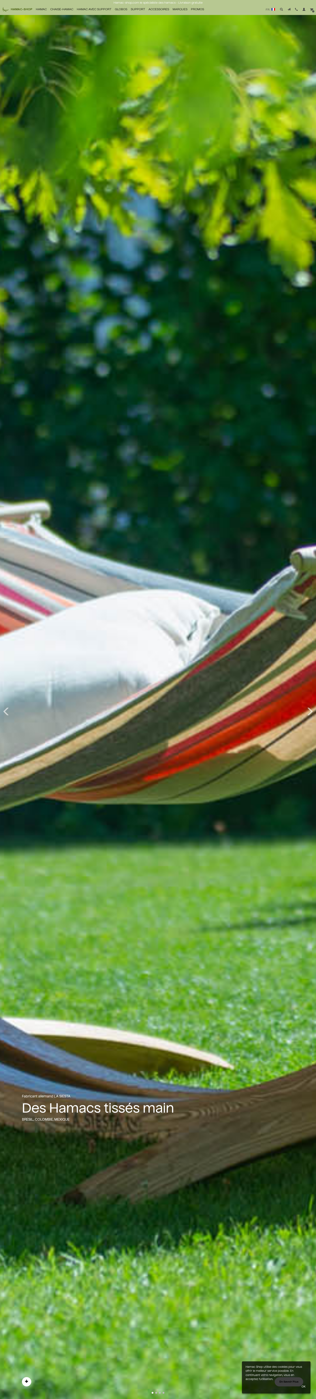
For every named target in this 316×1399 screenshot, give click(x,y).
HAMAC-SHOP (21, 9)
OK (304, 1386)
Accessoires (158, 9)
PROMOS (197, 9)
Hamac (41, 9)
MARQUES (180, 9)
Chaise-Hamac (61, 9)
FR (268, 9)
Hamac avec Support (94, 9)
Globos (121, 9)
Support (138, 9)
